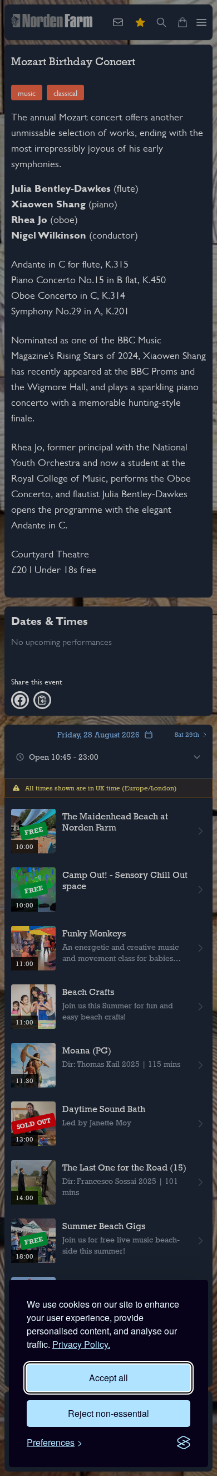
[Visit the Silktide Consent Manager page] (183, 1442)
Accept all (108, 1377)
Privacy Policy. (81, 1344)
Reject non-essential (108, 1413)
